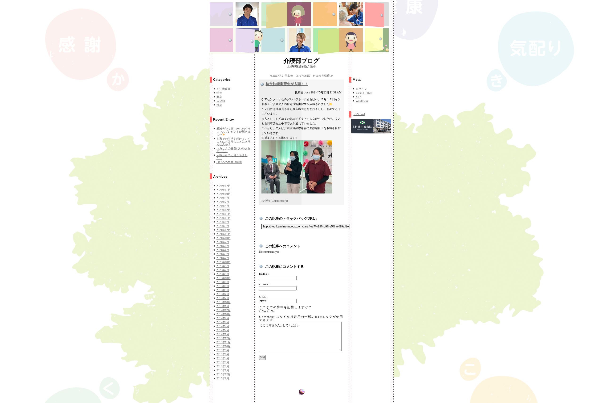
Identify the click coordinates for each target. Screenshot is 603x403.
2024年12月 (223, 186)
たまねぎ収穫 (321, 75)
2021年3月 (222, 254)
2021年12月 (223, 230)
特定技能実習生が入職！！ (287, 84)
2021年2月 (222, 258)
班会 (219, 105)
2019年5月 (222, 290)
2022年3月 (222, 226)
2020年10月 (223, 262)
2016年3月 (222, 362)
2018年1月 (222, 306)
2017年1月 (222, 334)
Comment (301, 318)
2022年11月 (223, 218)
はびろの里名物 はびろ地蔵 (291, 75)
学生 (219, 93)
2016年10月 (223, 346)
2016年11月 (223, 342)
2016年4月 (222, 358)
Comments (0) (280, 200)
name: (264, 273)
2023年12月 (223, 210)
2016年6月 (222, 354)
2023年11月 (223, 214)
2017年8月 (222, 322)
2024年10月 (223, 194)
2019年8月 (222, 286)
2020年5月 (222, 274)
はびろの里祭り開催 (229, 162)
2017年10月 (223, 314)
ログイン (361, 89)
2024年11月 (223, 190)
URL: (263, 296)
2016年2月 (222, 366)
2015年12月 (223, 374)
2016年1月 (222, 370)
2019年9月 (222, 282)
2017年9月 (222, 318)
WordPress (362, 101)
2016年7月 (222, 350)
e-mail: (265, 284)
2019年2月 (222, 298)
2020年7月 (222, 270)
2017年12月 (223, 310)
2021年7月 (222, 242)
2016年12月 (223, 338)
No (272, 311)
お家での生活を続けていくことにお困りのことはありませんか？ (233, 141)
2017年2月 (222, 330)
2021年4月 (222, 250)
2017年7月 (222, 326)
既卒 (219, 97)
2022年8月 (222, 222)
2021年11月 (223, 234)
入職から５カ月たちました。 (232, 157)
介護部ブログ (302, 60)
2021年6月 (222, 246)
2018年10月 (223, 302)
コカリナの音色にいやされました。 (233, 150)
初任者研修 (223, 89)
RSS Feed (359, 114)
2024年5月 (222, 206)
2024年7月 (222, 202)
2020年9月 (222, 266)
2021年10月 (223, 238)
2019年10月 (223, 278)
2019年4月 (222, 294)
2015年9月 (222, 378)
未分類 (220, 101)
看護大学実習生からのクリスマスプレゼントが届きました (233, 131)
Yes (264, 311)
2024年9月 (222, 198)
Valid (364, 93)
